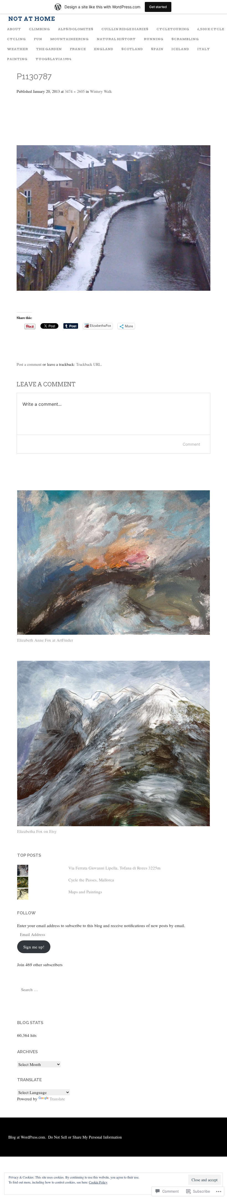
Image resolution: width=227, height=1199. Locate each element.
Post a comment (29, 364)
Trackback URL (88, 364)
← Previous (35, 110)
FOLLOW (26, 912)
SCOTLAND (132, 49)
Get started (158, 7)
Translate (57, 1098)
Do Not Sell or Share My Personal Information (85, 1137)
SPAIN (157, 49)
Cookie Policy (98, 1182)
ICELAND (180, 49)
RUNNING (153, 39)
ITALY (203, 49)
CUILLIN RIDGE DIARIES (124, 29)
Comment (191, 444)
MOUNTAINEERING (69, 39)
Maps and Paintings (85, 891)
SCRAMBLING (185, 39)
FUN (38, 39)
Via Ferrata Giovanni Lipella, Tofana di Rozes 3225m (114, 868)
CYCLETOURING (172, 29)
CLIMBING (39, 29)
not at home (31, 19)
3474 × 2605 (75, 91)
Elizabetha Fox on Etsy (37, 831)
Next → (30, 128)
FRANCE (78, 49)
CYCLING (16, 39)
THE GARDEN (49, 49)
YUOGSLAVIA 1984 (53, 59)
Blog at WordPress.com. (27, 1137)
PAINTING (17, 59)
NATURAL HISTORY (116, 39)
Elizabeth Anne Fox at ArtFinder (45, 640)
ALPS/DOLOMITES (75, 29)
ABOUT (14, 29)
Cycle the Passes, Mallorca (91, 879)
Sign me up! (33, 947)
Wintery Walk (101, 91)
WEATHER (17, 49)
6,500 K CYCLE (210, 29)
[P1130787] (113, 288)
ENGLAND (103, 49)
